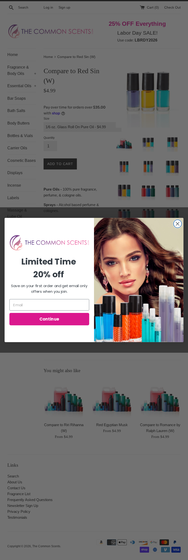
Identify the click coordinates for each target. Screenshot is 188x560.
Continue (49, 319)
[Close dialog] (178, 224)
